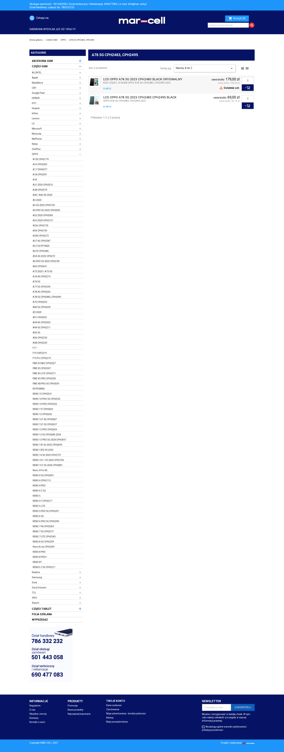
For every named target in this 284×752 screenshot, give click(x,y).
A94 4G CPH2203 (41, 322)
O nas (32, 709)
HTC (34, 103)
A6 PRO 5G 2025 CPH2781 (46, 261)
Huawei (36, 108)
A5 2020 (37, 200)
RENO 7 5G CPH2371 (43, 531)
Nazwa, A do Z (205, 68)
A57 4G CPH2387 (41, 240)
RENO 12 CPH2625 (42, 414)
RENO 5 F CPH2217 (42, 501)
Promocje (73, 705)
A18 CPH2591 (40, 174)
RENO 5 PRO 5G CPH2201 (46, 511)
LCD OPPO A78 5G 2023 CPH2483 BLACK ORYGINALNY (142, 79)
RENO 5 (36, 495)
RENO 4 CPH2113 (42, 480)
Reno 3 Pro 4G (40, 470)
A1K (35, 179)
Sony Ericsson (39, 587)
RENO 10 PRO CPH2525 (45, 404)
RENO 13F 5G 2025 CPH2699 (47, 444)
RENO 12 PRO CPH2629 (45, 429)
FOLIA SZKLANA (42, 614)
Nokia (35, 144)
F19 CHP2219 (40, 353)
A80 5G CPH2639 (41, 307)
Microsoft (37, 128)
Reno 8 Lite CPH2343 (43, 546)
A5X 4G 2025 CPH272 (44, 256)
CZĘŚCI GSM (39, 66)
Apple (35, 77)
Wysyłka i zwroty (38, 714)
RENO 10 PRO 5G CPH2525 (46, 399)
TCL (34, 592)
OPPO (35, 154)
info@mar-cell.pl (137, 4)
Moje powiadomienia (117, 721)
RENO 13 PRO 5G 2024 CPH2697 (49, 439)
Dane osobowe (114, 705)
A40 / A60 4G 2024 (42, 195)
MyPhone (37, 139)
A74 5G (36, 281)
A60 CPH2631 (40, 266)
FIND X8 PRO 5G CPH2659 (46, 383)
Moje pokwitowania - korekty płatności (126, 713)
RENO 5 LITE (39, 506)
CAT (34, 88)
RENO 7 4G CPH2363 (43, 526)
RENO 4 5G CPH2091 (43, 475)
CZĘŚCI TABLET (42, 608)
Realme (36, 572)
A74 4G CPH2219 (41, 276)
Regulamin (35, 705)
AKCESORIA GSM (42, 61)
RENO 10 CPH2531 (42, 393)
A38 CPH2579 (40, 189)
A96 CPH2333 (40, 337)
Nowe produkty (75, 709)
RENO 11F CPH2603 (43, 409)
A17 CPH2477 (40, 169)
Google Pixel (38, 93)
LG (33, 123)
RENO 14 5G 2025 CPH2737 (47, 455)
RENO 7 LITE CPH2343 (44, 536)
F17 (34, 348)
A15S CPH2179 (41, 159)
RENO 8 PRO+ (40, 557)
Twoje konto (115, 700)
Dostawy (33, 718)
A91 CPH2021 (40, 317)
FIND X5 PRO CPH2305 (44, 378)
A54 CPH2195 (40, 230)
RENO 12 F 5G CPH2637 (45, 424)
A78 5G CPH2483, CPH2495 (47, 297)
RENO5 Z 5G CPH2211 (44, 567)
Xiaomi (35, 603)
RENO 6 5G (38, 516)
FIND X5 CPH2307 (42, 368)
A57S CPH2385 (41, 251)
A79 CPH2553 (40, 302)
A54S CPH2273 (41, 235)
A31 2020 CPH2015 (43, 184)
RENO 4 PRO (39, 485)
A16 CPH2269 (40, 164)
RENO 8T (37, 562)
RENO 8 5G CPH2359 (43, 541)
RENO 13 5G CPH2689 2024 (47, 434)
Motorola (36, 133)
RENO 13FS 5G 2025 (43, 450)
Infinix (35, 113)
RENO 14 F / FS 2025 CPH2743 (48, 460)
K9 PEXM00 (39, 388)
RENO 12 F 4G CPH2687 (45, 419)
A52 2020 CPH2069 (43, 215)
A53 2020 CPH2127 (43, 220)
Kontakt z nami (37, 722)
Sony (34, 582)
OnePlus (36, 149)
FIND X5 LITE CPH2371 (44, 373)
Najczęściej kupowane (79, 714)
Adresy (110, 717)
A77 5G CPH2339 (41, 286)
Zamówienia (112, 709)
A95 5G (36, 332)
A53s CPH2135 (40, 225)
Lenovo (35, 118)
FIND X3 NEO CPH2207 (44, 363)
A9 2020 (37, 312)
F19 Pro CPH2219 (42, 358)
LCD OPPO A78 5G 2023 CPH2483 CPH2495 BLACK (139, 97)
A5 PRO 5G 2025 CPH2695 (46, 210)
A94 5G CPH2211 (41, 327)
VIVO (34, 597)
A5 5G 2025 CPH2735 (44, 205)
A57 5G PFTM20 (41, 246)
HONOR (36, 98)
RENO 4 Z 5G (39, 490)
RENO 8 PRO (39, 552)
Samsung (37, 577)
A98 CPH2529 (40, 342)
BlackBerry (37, 82)
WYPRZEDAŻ (40, 619)
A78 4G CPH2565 (41, 291)
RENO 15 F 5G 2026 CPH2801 (48, 465)
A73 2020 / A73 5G (42, 271)
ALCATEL (37, 72)
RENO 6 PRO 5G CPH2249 (46, 521)
